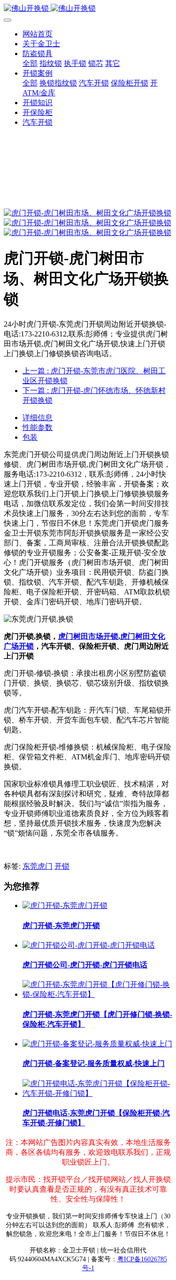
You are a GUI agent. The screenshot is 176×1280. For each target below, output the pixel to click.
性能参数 (38, 427)
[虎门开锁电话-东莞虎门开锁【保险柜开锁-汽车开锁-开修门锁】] (97, 1093)
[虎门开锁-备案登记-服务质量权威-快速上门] (97, 1044)
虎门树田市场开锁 (88, 636)
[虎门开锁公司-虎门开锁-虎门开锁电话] (89, 945)
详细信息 (38, 418)
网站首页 (38, 34)
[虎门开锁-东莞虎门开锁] (65, 905)
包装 (30, 437)
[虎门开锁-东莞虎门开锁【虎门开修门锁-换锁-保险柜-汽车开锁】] (97, 994)
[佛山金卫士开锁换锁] (88, 9)
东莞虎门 (38, 866)
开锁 (61, 866)
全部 (30, 63)
